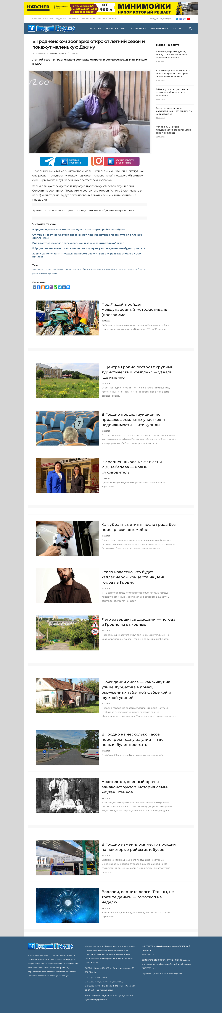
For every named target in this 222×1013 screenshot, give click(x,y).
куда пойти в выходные (87, 269)
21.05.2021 (74, 53)
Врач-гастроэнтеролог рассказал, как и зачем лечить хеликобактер (78, 243)
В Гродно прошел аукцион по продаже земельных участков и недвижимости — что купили (133, 419)
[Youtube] (188, 19)
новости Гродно (137, 269)
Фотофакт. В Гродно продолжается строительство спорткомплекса (173, 129)
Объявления (88, 19)
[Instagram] (180, 19)
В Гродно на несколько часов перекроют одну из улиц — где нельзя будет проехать (88, 248)
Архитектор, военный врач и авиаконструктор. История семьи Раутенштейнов (173, 73)
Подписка (61, 19)
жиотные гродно (42, 269)
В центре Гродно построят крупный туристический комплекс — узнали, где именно (138, 372)
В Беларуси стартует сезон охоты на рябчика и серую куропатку (172, 92)
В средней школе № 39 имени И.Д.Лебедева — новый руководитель (132, 467)
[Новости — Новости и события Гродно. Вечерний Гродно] (51, 28)
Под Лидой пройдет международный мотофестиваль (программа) (134, 309)
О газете (36, 19)
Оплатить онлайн (107, 19)
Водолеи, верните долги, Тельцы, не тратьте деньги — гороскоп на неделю (173, 54)
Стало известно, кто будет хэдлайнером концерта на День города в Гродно (133, 577)
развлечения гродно (44, 273)
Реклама (48, 19)
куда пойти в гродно (114, 269)
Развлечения (39, 53)
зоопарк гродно (62, 269)
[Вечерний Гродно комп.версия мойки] (111, 8)
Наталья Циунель (58, 53)
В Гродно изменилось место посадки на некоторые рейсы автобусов (78, 229)
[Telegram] (176, 19)
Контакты (74, 19)
